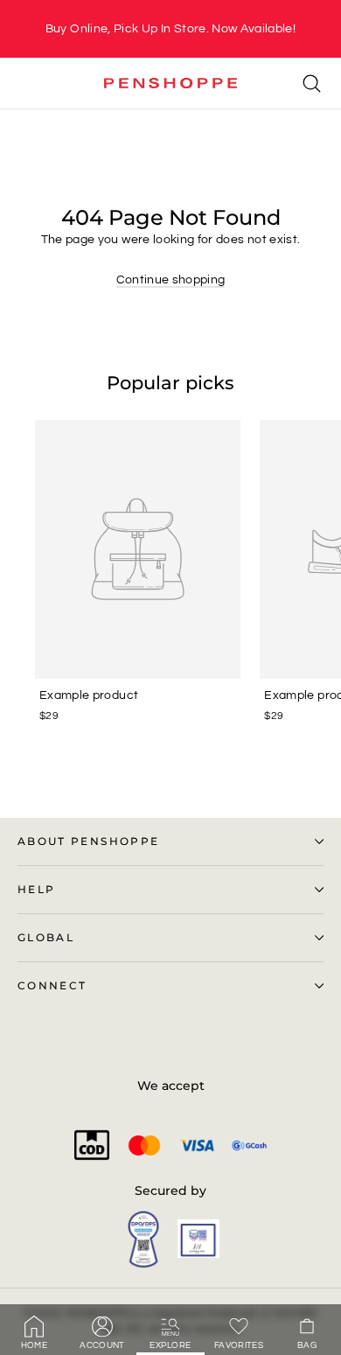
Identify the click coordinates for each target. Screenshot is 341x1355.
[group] (170, 29)
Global (45, 938)
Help (36, 890)
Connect (52, 986)
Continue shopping (171, 280)
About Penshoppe (88, 841)
